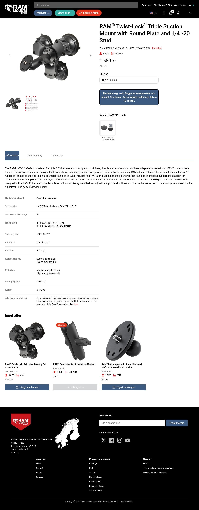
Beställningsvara (75, 387)
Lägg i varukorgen (29, 387)
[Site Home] (17, 9)
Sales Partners (95, 490)
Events (39, 472)
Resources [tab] (57, 155)
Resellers (146, 5)
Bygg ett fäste (91, 12)
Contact (39, 468)
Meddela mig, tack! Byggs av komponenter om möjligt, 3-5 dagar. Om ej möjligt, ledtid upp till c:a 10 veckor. (129, 97)
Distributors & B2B (163, 5)
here (76, 304)
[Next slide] (90, 55)
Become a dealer (96, 486)
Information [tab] (12, 155)
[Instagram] (119, 440)
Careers (39, 477)
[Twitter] (103, 440)
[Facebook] (111, 440)
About (38, 463)
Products (41, 12)
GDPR (146, 463)
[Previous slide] (9, 55)
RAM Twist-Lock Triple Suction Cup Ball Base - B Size (26, 366)
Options (104, 73)
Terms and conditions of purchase (158, 468)
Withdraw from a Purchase (155, 472)
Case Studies (95, 481)
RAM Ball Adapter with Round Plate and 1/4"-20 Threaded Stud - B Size (122, 366)
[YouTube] (127, 440)
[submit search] (36, 5)
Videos (92, 472)
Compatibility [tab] (35, 155)
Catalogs (93, 463)
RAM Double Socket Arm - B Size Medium (74, 364)
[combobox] (88, 5)
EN (155, 13)
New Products (95, 477)
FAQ (91, 468)
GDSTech (65, 12)
